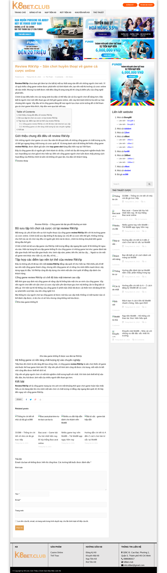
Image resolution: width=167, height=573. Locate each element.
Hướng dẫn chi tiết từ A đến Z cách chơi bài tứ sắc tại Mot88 (95, 436)
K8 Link (26, 571)
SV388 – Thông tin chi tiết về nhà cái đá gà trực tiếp (25, 436)
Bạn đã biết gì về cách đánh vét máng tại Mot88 (136, 256)
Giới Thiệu (34, 571)
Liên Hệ (58, 571)
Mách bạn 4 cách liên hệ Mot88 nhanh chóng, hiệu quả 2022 (136, 302)
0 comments (59, 77)
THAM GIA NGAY (146, 5)
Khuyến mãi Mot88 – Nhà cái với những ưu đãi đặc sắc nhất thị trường (137, 333)
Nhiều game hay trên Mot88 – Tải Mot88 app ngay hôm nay (71, 436)
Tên (17, 494)
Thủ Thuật (98, 12)
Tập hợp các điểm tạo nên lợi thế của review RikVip (39, 121)
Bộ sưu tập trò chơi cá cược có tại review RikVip (37, 118)
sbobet (127, 170)
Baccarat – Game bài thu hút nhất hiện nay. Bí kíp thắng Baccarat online (135, 212)
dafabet (127, 129)
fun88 (126, 151)
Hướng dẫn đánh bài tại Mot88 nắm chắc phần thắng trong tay (136, 271)
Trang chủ (20, 12)
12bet (126, 133)
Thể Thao (54, 556)
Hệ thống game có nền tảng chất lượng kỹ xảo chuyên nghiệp (46, 127)
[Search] (149, 184)
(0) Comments (142, 219)
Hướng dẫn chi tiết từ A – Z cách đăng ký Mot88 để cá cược (137, 286)
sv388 (125, 174)
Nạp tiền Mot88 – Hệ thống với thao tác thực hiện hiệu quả (136, 317)
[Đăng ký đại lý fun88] (48, 27)
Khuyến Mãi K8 (82, 12)
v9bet (126, 167)
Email (18, 500)
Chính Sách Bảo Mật (47, 571)
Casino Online (56, 552)
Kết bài (21, 129)
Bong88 (130, 121)
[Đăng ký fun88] (132, 84)
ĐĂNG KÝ (130, 5)
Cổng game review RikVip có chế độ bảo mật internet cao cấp (46, 124)
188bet (130, 159)
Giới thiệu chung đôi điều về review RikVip (35, 115)
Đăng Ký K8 (35, 12)
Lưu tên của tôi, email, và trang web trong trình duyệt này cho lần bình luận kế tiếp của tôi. (52, 521)
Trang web (19, 510)
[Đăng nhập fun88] (119, 50)
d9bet (129, 140)
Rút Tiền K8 (65, 12)
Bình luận (19, 467)
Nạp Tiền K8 (50, 12)
